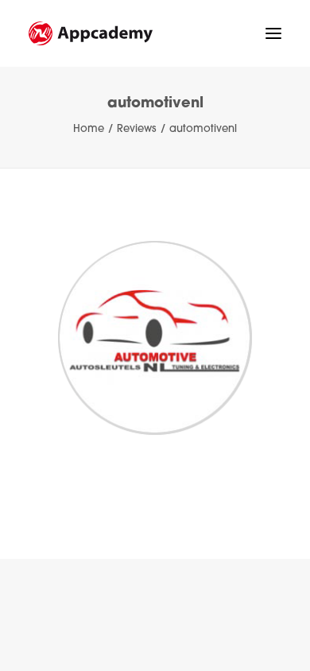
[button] (273, 33)
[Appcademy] (91, 33)
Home (88, 129)
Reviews (137, 129)
